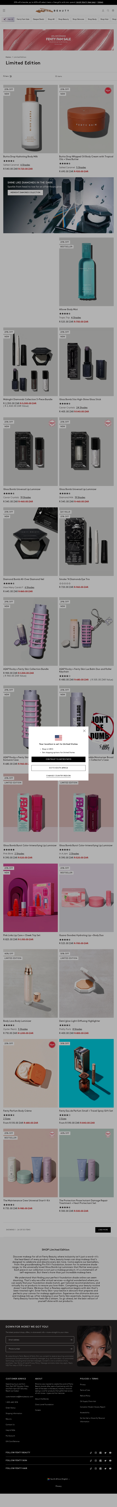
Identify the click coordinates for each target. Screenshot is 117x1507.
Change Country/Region (58, 776)
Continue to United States (58, 759)
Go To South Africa (58, 768)
